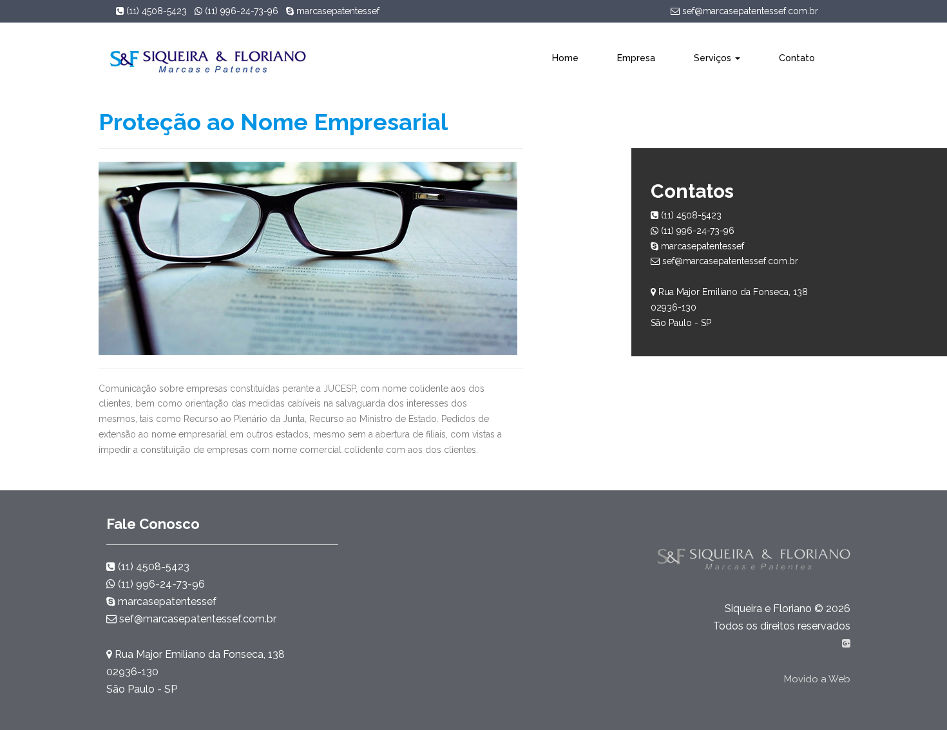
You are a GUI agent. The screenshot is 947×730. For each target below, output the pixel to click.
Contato (797, 58)
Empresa (636, 58)
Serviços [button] (714, 58)
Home (565, 58)
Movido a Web (817, 679)
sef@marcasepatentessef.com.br (749, 11)
